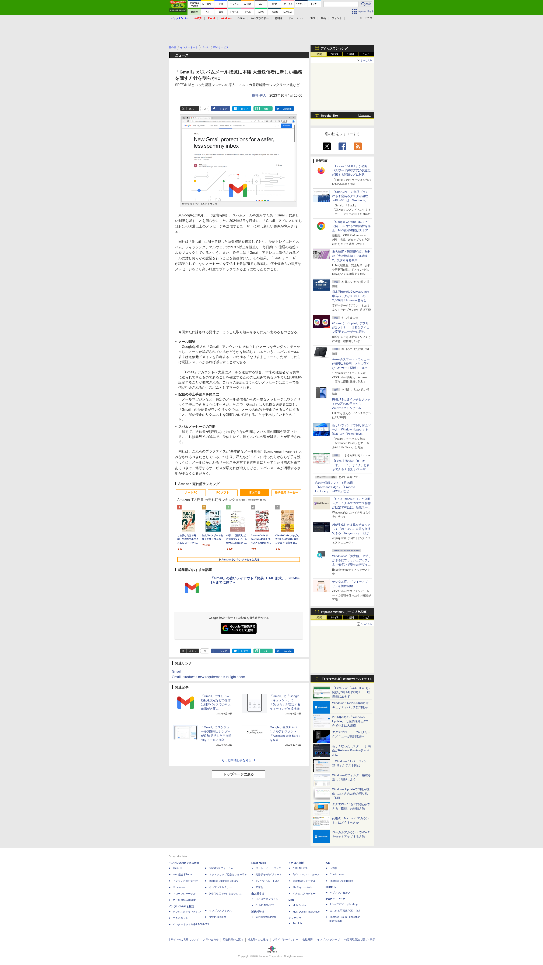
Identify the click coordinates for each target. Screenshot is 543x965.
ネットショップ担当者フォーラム (228, 874)
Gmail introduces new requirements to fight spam (208, 677)
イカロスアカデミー (304, 893)
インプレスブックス (220, 910)
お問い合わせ (210, 939)
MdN (291, 900)
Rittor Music (258, 862)
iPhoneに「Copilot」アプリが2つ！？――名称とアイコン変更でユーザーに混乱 (350, 327)
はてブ (244, 108)
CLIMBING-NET (265, 905)
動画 (323, 18)
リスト (205, 108)
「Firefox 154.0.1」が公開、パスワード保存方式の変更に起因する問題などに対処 (351, 170)
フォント (337, 18)
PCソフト (222, 492)
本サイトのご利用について (183, 939)
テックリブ (294, 918)
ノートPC (191, 492)
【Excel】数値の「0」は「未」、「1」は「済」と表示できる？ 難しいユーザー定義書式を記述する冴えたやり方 (351, 469)
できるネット (180, 918)
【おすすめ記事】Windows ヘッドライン (346, 678)
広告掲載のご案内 (233, 939)
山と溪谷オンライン (267, 898)
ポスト (192, 108)
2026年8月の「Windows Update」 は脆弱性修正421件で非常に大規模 (350, 721)
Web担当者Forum (183, 874)
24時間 (334, 54)
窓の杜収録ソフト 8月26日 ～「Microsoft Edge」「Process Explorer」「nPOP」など (337, 487)
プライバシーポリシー (285, 939)
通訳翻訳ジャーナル (304, 880)
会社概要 (307, 939)
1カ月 (366, 54)
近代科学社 (257, 911)
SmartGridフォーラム (221, 868)
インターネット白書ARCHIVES (191, 924)
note (266, 108)
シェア (223, 108)
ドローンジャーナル (184, 893)
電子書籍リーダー (286, 492)
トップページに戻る (238, 774)
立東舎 (259, 887)
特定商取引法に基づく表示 (359, 939)
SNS (312, 18)
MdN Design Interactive (306, 911)
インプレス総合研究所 (185, 880)
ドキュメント (296, 18)
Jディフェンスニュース (306, 874)
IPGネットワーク (335, 898)
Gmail (176, 671)
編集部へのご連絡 (258, 939)
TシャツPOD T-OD (267, 880)
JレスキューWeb (302, 887)
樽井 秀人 (259, 95)
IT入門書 (254, 492)
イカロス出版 (296, 862)
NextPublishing (218, 917)
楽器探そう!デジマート (269, 874)
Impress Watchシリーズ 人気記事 (344, 612)
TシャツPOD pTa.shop (344, 904)
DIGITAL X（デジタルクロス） (226, 893)
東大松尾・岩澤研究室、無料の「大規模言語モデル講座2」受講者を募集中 (351, 256)
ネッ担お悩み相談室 (184, 900)
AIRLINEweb (300, 868)
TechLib (297, 923)
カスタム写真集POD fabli (345, 910)
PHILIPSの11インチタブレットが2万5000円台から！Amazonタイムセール (351, 404)
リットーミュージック (268, 868)
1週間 (350, 54)
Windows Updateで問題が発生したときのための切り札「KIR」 (351, 793)
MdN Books (299, 905)
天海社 (333, 868)
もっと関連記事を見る (236, 760)
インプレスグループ (328, 939)
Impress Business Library (223, 880)
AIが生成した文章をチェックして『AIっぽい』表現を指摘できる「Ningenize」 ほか (351, 529)
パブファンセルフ (340, 892)
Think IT (177, 868)
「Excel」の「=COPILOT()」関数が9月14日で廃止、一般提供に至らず (351, 692)
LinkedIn (287, 108)
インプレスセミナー (220, 887)
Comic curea (337, 874)
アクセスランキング (334, 48)
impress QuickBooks (341, 880)
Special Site (329, 115)
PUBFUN (331, 887)
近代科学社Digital (266, 917)
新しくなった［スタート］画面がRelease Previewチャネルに (351, 750)
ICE (328, 862)
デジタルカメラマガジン (187, 911)
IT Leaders (179, 887)
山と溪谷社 (257, 893)
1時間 (318, 54)
